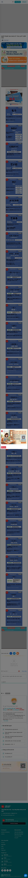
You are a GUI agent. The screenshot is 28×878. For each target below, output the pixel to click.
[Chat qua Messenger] (25, 875)
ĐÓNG (4, 447)
